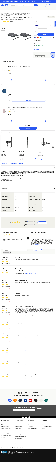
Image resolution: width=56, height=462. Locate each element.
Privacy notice (14, 456)
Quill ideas (17, 441)
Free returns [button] (37, 46)
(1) (34, 221)
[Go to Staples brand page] (30, 400)
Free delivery (37, 40)
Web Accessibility (45, 430)
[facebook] (29, 417)
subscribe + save (18, 428)
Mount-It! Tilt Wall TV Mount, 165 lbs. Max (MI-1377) (8, 149)
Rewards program (18, 424)
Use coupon (39, 409)
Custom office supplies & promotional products (19, 432)
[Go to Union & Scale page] (41, 400)
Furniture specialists (18, 438)
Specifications (13, 163)
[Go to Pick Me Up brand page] (20, 400)
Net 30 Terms (17, 430)
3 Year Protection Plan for (40, 56)
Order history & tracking (5, 422)
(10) (34, 219)
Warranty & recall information (6, 433)
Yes (26, 261)
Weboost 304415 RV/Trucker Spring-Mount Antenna (27, 149)
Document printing (18, 434)
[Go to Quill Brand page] (9, 400)
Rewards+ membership (19, 422)
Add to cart (45, 34)
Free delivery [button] (4, 155)
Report (36, 261)
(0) (34, 222)
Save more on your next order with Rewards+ (9, 1)
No (31, 261)
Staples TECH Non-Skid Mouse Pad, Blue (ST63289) (17, 86)
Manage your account (5, 426)
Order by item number (32, 428)
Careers (43, 428)
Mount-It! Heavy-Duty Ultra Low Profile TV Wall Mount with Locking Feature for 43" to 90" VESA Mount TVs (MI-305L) (46, 149)
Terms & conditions (7, 456)
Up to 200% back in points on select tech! (28, 1)
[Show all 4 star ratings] (30, 221)
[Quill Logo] (4, 5)
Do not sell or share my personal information (40, 456)
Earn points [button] (51, 16)
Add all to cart (28, 128)
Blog (43, 424)
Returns (2, 424)
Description (4, 163)
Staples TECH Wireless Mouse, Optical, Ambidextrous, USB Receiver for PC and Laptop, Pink (25, 107)
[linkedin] (26, 417)
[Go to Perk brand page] (25, 400)
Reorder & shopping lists (33, 422)
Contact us (3, 437)
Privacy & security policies (6, 435)
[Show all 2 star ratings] (30, 224)
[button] (36, 5)
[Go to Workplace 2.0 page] (46, 400)
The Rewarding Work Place (47, 426)
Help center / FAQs (4, 430)
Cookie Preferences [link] (29, 456)
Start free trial (51, 25)
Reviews (21, 163)
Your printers (30, 426)
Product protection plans (19, 440)
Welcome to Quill (45, 422)
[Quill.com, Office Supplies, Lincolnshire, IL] (4, 452)
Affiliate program (18, 443)
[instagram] (23, 417)
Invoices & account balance (6, 428)
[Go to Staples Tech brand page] (35, 400)
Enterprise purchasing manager (20, 436)
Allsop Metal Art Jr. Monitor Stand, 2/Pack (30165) (19, 66)
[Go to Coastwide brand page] (15, 400)
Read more (37, 244)
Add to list (37, 49)
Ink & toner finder (31, 424)
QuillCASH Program (18, 426)
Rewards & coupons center (33, 430)
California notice (21, 456)
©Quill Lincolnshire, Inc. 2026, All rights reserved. (15, 452)
